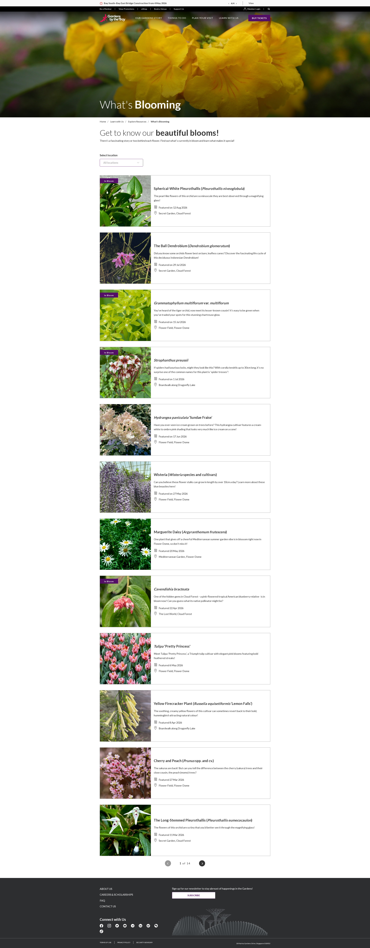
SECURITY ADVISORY (144, 942)
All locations (110, 162)
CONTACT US (108, 906)
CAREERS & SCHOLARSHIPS (116, 894)
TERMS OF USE (105, 942)
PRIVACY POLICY (123, 942)
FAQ (102, 900)
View (251, 3)
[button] (268, 9)
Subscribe (193, 895)
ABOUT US (106, 888)
